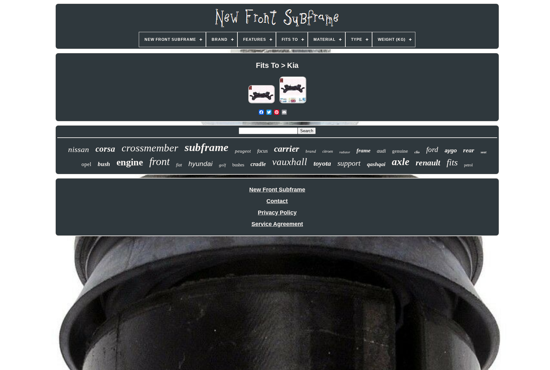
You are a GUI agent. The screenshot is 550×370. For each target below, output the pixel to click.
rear (468, 150)
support (349, 163)
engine (129, 162)
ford (432, 150)
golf (222, 165)
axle (400, 161)
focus (262, 151)
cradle (258, 164)
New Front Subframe (277, 189)
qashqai (376, 164)
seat (483, 152)
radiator (344, 152)
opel (86, 164)
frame (363, 150)
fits (452, 162)
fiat (179, 165)
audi (381, 151)
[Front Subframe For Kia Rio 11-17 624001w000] (261, 103)
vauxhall (289, 161)
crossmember (150, 148)
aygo (451, 151)
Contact (277, 201)
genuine (400, 151)
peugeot (243, 151)
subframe (207, 147)
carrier (286, 149)
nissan (78, 149)
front (159, 161)
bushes (238, 165)
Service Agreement (277, 224)
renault (428, 162)
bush (104, 164)
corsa (105, 149)
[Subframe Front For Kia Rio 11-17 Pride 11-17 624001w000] (293, 103)
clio (417, 152)
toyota (322, 163)
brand (311, 151)
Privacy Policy (277, 212)
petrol (468, 165)
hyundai (200, 163)
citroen (327, 151)
